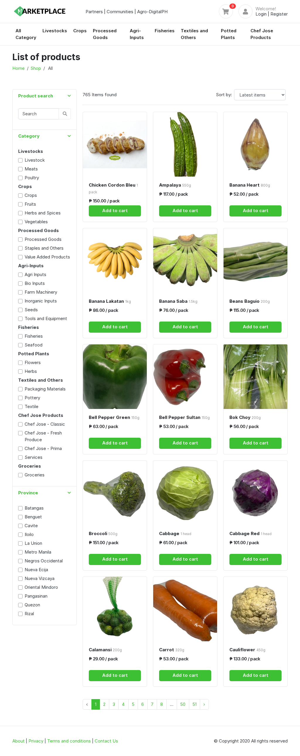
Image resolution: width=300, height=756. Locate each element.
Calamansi (105, 649)
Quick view (117, 171)
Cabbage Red (250, 533)
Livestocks (54, 30)
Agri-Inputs (137, 34)
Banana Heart (249, 185)
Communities (120, 11)
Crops (80, 30)
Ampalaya (175, 185)
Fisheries (165, 30)
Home (18, 68)
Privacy (35, 741)
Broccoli (103, 533)
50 (182, 704)
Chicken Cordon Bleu (113, 188)
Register (279, 14)
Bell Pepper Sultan (184, 417)
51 (194, 704)
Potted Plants (228, 34)
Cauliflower (247, 649)
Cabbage (175, 533)
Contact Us (106, 741)
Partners (94, 11)
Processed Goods (105, 34)
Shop (35, 68)
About (18, 741)
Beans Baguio (249, 301)
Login (261, 14)
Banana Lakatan (110, 301)
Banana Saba (178, 301)
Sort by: (224, 94)
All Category (26, 34)
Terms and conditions (69, 741)
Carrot (171, 649)
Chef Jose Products (261, 34)
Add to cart (115, 210)
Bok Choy (245, 417)
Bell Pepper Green (114, 417)
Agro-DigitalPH (152, 11)
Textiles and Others (194, 34)
